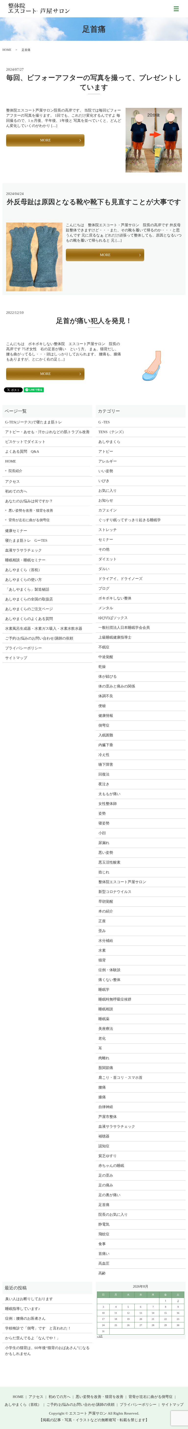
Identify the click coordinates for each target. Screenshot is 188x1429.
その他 (103, 549)
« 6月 (100, 1336)
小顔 (102, 833)
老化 (102, 1038)
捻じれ (103, 872)
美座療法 (105, 1029)
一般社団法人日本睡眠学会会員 (124, 628)
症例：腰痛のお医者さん (27, 1318)
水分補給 (105, 941)
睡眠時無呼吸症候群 (114, 999)
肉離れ (103, 1058)
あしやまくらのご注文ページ (29, 609)
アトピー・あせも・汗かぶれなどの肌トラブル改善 (47, 432)
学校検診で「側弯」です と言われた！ (38, 1328)
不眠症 (103, 647)
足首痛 (103, 1205)
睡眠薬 (103, 1019)
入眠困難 (105, 735)
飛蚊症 (103, 1234)
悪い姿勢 (105, 853)
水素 (102, 950)
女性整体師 (107, 804)
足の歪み (105, 1175)
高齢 (102, 1273)
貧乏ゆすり (107, 1156)
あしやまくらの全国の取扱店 (29, 599)
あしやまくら (109, 442)
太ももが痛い (109, 794)
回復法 (103, 774)
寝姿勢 (103, 823)
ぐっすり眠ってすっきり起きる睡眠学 (129, 520)
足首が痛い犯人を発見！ (94, 321)
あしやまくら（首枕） (23, 570)
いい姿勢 (105, 471)
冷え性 (103, 755)
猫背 (102, 960)
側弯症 (103, 725)
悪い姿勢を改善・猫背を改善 (31, 510)
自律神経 (105, 1107)
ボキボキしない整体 (114, 598)
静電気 (103, 1224)
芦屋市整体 (107, 1117)
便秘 (102, 706)
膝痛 (102, 1097)
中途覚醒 (105, 657)
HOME (6, 50)
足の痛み (105, 1185)
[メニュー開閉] (176, 8)
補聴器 (103, 1136)
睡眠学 (103, 989)
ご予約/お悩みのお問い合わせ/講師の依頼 (39, 638)
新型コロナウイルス (114, 892)
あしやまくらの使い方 (23, 580)
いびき (103, 481)
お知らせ (105, 500)
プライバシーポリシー (23, 648)
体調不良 (105, 696)
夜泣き (103, 784)
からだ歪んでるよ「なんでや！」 (32, 1338)
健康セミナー (16, 531)
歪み (102, 931)
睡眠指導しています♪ (22, 1309)
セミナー (105, 539)
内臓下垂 (105, 745)
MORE (45, 140)
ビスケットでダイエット (25, 442)
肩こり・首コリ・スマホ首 (120, 1078)
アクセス (12, 482)
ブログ (103, 588)
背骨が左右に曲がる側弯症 (29, 520)
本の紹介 (105, 911)
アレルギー (107, 461)
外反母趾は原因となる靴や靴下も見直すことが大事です (94, 202)
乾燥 (102, 667)
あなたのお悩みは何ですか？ (29, 501)
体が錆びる (107, 676)
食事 (102, 1244)
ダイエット (107, 559)
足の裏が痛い (109, 1195)
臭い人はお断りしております (29, 1299)
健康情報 (105, 716)
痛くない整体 (109, 980)
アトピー (105, 451)
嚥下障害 (105, 764)
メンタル (105, 608)
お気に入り (107, 491)
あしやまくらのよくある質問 (29, 619)
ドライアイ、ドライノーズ (120, 579)
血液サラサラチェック (23, 550)
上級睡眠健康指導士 (114, 637)
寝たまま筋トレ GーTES (26, 540)
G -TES (104, 422)
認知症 (103, 1146)
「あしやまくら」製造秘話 (27, 589)
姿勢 (102, 813)
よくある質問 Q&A (22, 451)
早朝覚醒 (105, 901)
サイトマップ (16, 658)
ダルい (103, 569)
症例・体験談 (109, 970)
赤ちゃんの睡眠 (111, 1166)
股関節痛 (105, 1068)
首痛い (103, 1254)
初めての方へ (16, 491)
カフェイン (107, 510)
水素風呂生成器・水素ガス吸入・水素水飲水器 (43, 628)
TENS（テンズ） (112, 432)
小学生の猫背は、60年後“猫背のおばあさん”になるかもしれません (47, 1351)
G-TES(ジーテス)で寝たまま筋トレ (33, 422)
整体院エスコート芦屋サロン (122, 882)
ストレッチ (107, 530)
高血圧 (103, 1263)
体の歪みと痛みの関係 (116, 686)
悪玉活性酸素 (109, 862)
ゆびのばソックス (113, 618)
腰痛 (102, 1087)
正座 (102, 921)
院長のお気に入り (113, 1214)
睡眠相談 (105, 1009)
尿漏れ (103, 843)
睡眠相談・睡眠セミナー (25, 560)
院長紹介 (15, 471)
